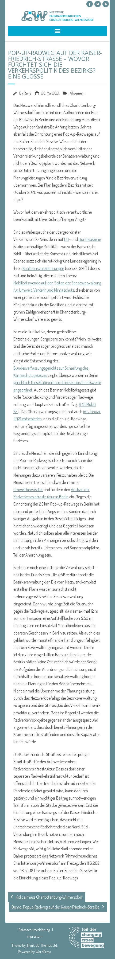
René (27, 93)
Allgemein (77, 93)
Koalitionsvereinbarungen (43, 268)
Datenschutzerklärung (34, 929)
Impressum (34, 936)
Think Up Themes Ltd (41, 945)
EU (66, 239)
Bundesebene (90, 239)
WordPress (43, 951)
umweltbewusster (28, 489)
